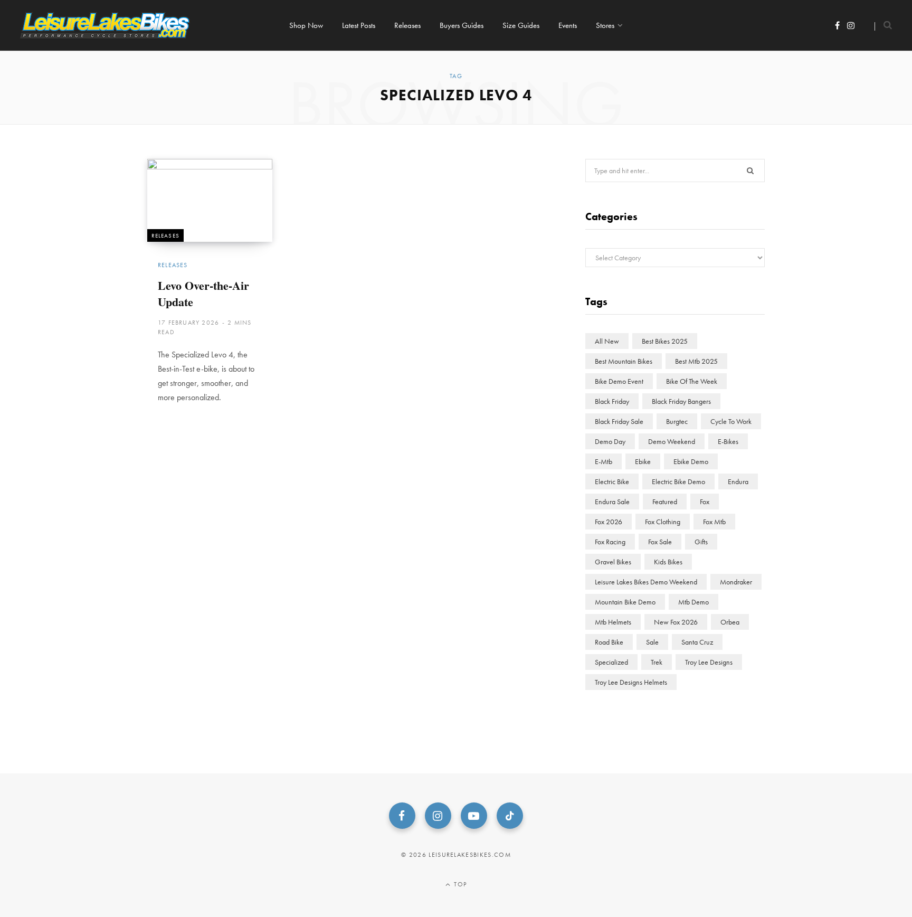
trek (656, 662)
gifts (701, 541)
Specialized (611, 662)
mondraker (736, 582)
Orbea (729, 622)
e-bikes (728, 441)
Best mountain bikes (623, 361)
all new (607, 341)
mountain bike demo (625, 602)
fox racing (610, 541)
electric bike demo (678, 481)
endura (738, 481)
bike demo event (619, 381)
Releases (165, 235)
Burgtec (677, 421)
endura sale (612, 501)
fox (704, 501)
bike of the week (691, 381)
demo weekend (671, 441)
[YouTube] (474, 815)
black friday (612, 401)
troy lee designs (709, 662)
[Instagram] (438, 815)
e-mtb (603, 461)
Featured (664, 501)
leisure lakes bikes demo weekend (646, 582)
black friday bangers (681, 401)
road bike (609, 642)
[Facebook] (402, 815)
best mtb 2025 (696, 361)
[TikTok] (510, 815)
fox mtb (714, 521)
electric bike (612, 481)
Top (459, 884)
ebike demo (690, 461)
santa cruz (697, 642)
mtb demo (693, 602)
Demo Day (610, 441)
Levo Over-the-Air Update (203, 293)
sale (652, 642)
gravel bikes (613, 561)
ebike (643, 461)
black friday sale (619, 421)
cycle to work (731, 421)
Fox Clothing (662, 521)
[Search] (883, 25)
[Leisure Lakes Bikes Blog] (105, 25)
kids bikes (668, 561)
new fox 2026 (676, 622)
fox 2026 (608, 521)
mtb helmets (613, 622)
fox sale (660, 541)
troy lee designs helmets (631, 682)
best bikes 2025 (665, 341)
